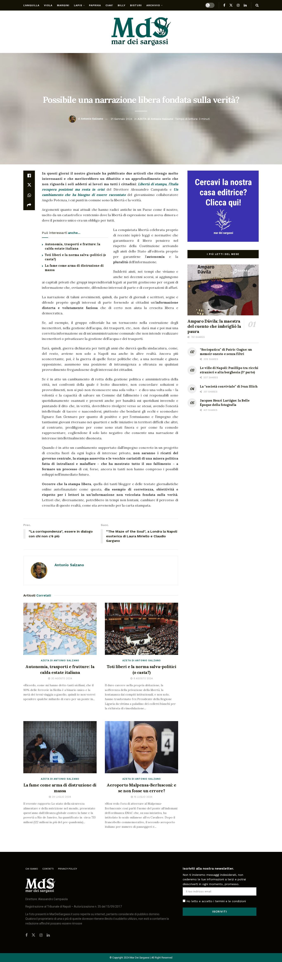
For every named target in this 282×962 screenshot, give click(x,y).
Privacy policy (67, 868)
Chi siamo (31, 868)
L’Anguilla (31, 5)
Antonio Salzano (92, 118)
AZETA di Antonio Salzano (155, 118)
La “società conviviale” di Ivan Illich (229, 386)
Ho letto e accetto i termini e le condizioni (216, 901)
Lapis (78, 5)
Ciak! (109, 5)
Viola (48, 5)
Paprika (95, 5)
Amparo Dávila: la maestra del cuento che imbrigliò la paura (214, 326)
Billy (122, 5)
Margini (63, 5)
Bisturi (136, 5)
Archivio (153, 5)
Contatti (48, 868)
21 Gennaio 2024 (121, 118)
